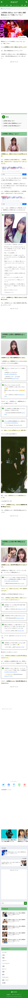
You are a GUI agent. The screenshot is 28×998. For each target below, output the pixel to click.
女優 (22, 5)
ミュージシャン (16, 5)
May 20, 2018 (15, 378)
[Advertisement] (14, 72)
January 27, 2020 (8, 676)
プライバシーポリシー (16, 994)
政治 (3, 974)
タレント (4, 969)
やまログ (14, 2)
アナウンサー (5, 977)
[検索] (25, 903)
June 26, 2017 (20, 630)
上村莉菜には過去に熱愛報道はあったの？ (12, 123)
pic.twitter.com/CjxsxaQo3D (10, 672)
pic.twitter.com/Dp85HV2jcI (10, 374)
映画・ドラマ (5, 980)
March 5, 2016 (21, 583)
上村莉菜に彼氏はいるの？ (9, 120)
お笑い (7, 5)
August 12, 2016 (20, 618)
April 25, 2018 (19, 425)
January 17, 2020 (22, 609)
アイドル (2, 5)
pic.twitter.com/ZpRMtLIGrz (12, 422)
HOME (15, 992)
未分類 (3, 982)
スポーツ (4, 960)
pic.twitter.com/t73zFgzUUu (12, 581)
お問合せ (9, 994)
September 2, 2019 (19, 647)
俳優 (25, 5)
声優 (11, 5)
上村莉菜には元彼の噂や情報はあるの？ (12, 125)
